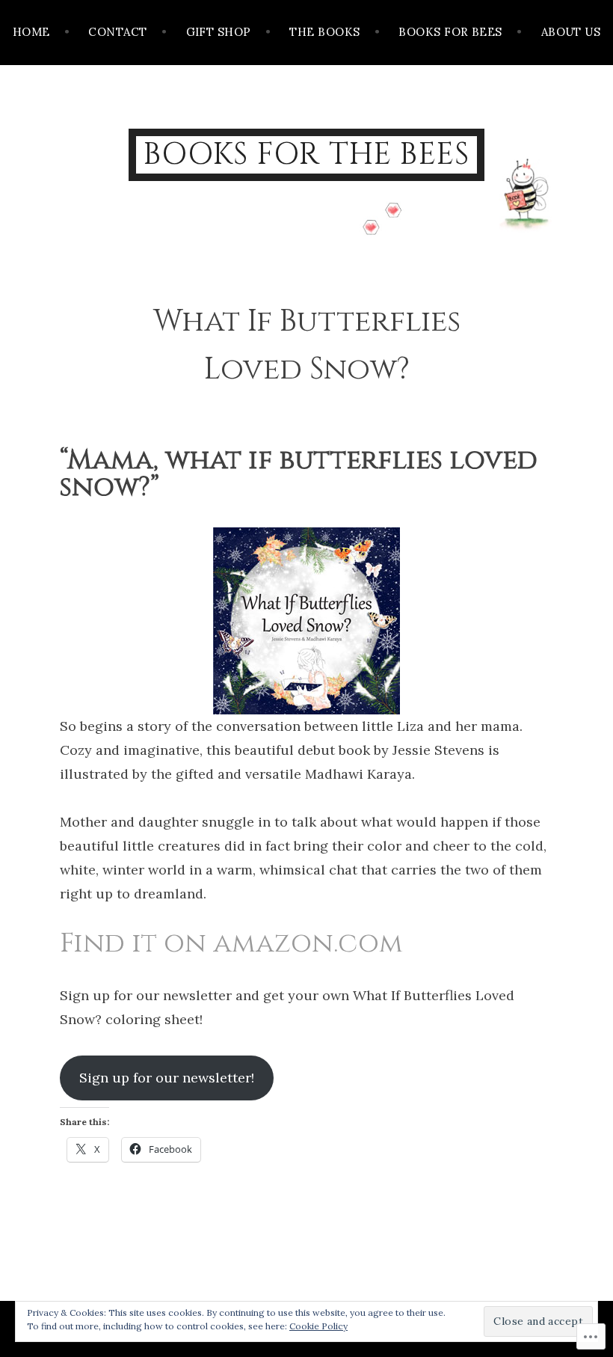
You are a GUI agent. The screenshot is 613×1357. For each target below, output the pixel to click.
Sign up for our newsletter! (166, 1077)
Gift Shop (218, 32)
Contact (117, 32)
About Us (571, 32)
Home (31, 32)
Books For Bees (450, 32)
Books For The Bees (307, 155)
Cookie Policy (318, 1326)
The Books (324, 32)
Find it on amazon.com (231, 943)
